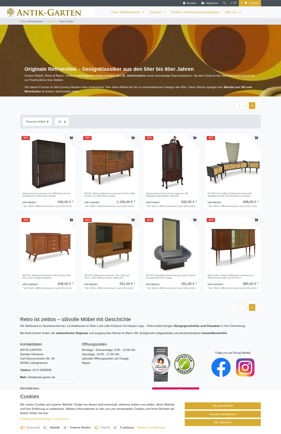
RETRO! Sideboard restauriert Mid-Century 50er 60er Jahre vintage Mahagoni (46, 276)
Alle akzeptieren (222, 405)
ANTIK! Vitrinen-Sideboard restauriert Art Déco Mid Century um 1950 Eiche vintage (109, 194)
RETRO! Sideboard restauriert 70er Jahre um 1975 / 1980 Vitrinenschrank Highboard (107, 276)
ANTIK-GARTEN (31, 349)
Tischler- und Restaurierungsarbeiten (195, 12)
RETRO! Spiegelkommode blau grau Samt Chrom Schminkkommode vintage (170, 276)
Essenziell (33, 427)
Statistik (55, 427)
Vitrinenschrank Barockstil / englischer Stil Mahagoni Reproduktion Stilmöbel (167, 194)
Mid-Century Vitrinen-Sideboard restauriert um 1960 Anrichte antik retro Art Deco (230, 276)
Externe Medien (80, 427)
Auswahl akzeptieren (222, 414)
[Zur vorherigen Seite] (234, 105)
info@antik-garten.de (41, 377)
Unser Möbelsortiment (126, 12)
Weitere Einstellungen (151, 427)
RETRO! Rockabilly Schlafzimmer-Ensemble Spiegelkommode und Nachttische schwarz (230, 194)
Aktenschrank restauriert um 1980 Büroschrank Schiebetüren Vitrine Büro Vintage (46, 194)
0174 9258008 (42, 370)
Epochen (156, 12)
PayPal (105, 427)
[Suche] (225, 3)
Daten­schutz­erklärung (36, 418)
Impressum (62, 418)
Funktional (127, 427)
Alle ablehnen (223, 422)
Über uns (231, 12)
